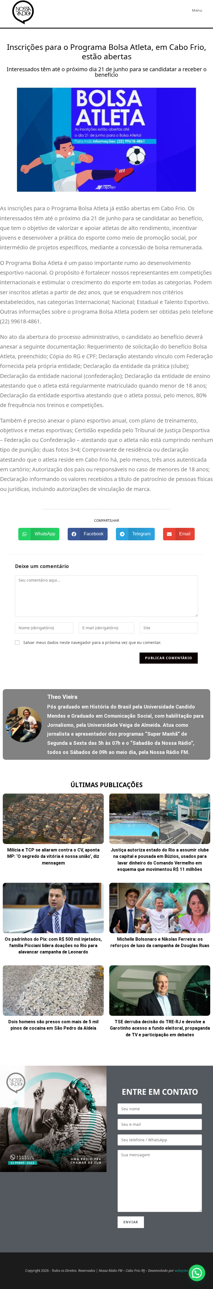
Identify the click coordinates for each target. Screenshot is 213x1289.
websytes (181, 1270)
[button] (38, 534)
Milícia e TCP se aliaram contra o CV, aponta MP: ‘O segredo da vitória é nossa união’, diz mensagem (53, 856)
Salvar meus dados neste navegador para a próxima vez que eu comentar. (92, 642)
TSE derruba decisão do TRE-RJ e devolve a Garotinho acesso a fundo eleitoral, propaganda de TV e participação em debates (160, 1028)
